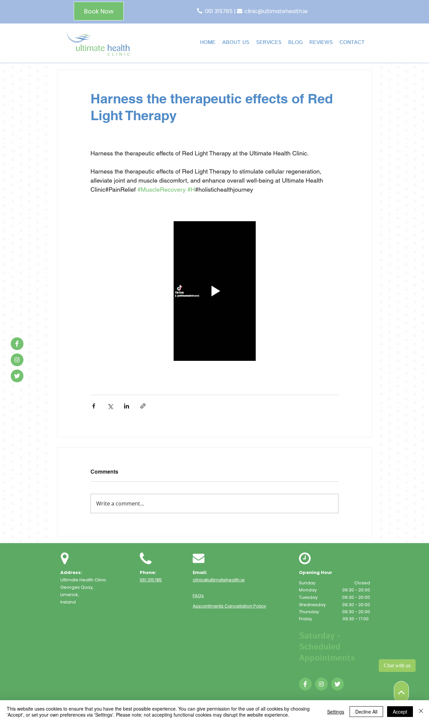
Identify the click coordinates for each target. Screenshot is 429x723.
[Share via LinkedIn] (126, 406)
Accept (400, 711)
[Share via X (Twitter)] (110, 406)
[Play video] (214, 291)
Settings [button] (335, 711)
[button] (269, 42)
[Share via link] (143, 406)
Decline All (366, 711)
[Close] (421, 712)
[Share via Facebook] (93, 406)
